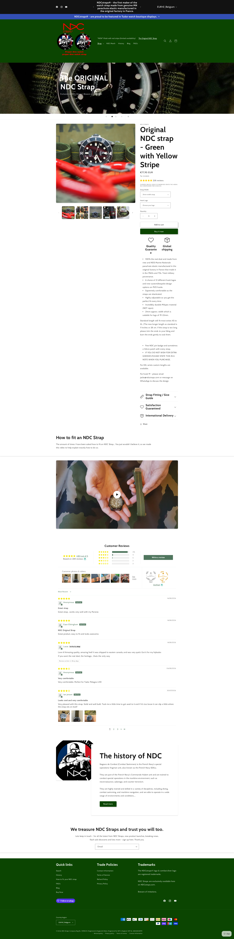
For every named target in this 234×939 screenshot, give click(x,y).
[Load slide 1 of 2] (112, 116)
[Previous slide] (106, 116)
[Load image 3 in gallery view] (95, 212)
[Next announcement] (140, 7)
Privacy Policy (102, 884)
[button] (100, 43)
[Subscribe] (136, 847)
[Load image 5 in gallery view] (123, 212)
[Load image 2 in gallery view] (82, 212)
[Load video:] (117, 494)
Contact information (135, 933)
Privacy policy (109, 933)
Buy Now (59, 892)
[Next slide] (121, 116)
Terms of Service (103, 875)
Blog (57, 888)
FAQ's (58, 884)
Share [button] (145, 424)
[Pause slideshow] (128, 116)
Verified (156, 585)
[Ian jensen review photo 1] (64, 716)
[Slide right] (132, 212)
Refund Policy (102, 879)
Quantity (143, 211)
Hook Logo (144, 200)
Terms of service (122, 933)
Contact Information (105, 871)
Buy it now (159, 232)
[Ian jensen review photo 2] (77, 716)
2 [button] (113, 729)
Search (58, 871)
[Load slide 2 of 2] (116, 116)
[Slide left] (58, 212)
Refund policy (98, 933)
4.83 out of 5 (82, 556)
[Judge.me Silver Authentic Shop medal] (151, 576)
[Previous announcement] (93, 7)
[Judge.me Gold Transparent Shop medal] (163, 576)
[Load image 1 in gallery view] (68, 212)
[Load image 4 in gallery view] (109, 212)
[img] (64, 598)
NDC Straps (65, 931)
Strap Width (144, 190)
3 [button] (117, 729)
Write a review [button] (158, 557)
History (59, 875)
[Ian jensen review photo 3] (90, 716)
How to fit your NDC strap (66, 879)
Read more (108, 804)
